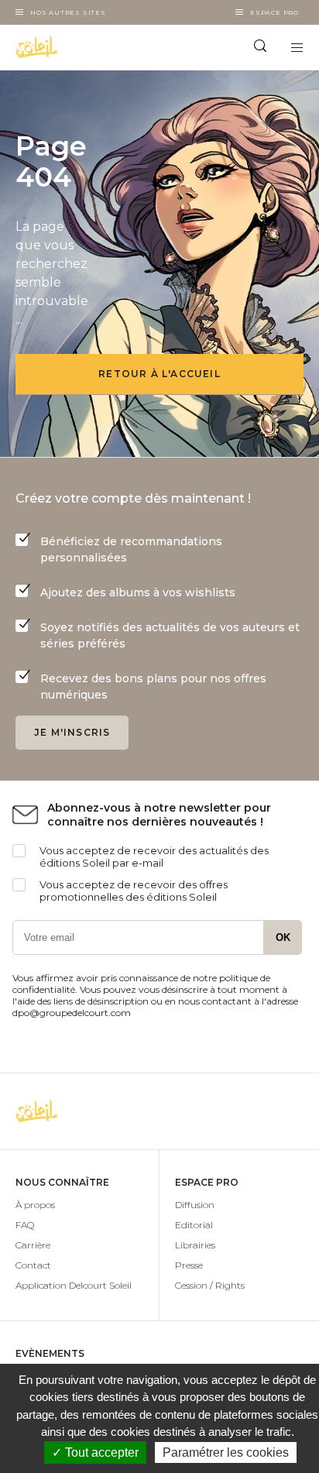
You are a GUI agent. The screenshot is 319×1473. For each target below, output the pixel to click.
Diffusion (194, 1204)
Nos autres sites (68, 12)
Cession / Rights (210, 1285)
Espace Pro (274, 12)
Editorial (194, 1225)
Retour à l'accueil (159, 373)
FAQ (24, 1225)
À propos (35, 1204)
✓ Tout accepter (95, 1452)
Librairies (195, 1245)
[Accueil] (79, 47)
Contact (33, 1265)
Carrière (32, 1245)
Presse (189, 1265)
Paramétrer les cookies (226, 1452)
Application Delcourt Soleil (73, 1285)
